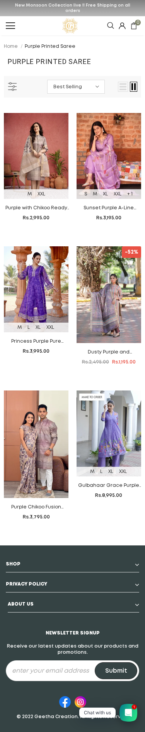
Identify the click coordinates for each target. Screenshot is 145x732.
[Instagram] (80, 701)
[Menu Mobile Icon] (10, 25)
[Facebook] (65, 701)
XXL (41, 194)
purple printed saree (50, 46)
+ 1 (130, 194)
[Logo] (70, 25)
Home (11, 46)
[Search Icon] (110, 25)
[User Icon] (122, 25)
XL (105, 194)
